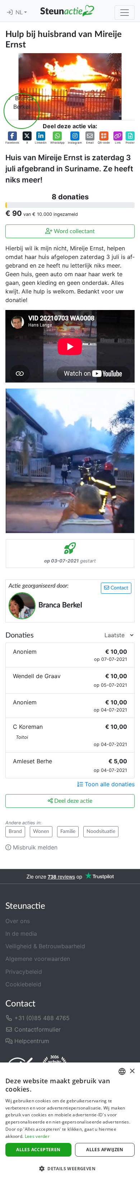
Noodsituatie (101, 831)
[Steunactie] (67, 11)
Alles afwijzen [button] (104, 1150)
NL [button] (19, 12)
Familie (67, 831)
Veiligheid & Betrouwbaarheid (45, 946)
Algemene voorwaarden (37, 958)
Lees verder (37, 1136)
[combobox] (122, 1071)
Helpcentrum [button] (31, 1041)
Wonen (41, 831)
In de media (21, 933)
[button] (12, 138)
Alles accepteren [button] (38, 1150)
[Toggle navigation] (125, 12)
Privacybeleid (23, 971)
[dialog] (70, 1121)
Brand (15, 831)
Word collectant (73, 231)
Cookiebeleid (23, 984)
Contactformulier (37, 1029)
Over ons (17, 921)
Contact (118, 587)
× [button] (132, 1071)
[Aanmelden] (9, 12)
